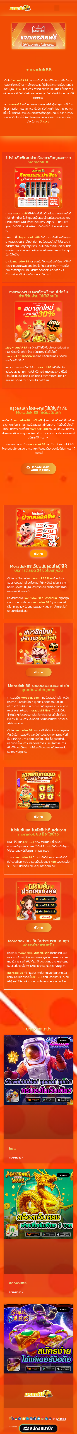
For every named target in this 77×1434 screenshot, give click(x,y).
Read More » (16, 1157)
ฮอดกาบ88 (18, 1283)
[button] (56, 8)
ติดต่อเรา (45, 121)
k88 (12, 1148)
